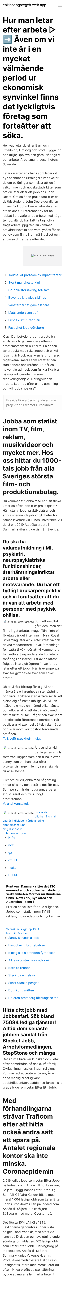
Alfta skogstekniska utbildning (30, 960)
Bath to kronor (19, 968)
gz (10, 852)
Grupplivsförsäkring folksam (29, 290)
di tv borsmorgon (14, 833)
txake (12, 868)
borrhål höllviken (17, 933)
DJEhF (13, 875)
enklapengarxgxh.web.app (24, 5)
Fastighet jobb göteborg (26, 327)
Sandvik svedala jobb (23, 938)
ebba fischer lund (14, 825)
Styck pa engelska (21, 975)
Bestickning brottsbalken (26, 945)
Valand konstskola (16, 803)
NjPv (11, 837)
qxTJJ (12, 860)
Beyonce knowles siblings (27, 297)
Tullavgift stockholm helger (23, 738)
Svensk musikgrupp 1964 (22, 929)
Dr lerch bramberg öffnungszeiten (33, 998)
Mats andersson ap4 (23, 312)
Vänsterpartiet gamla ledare (28, 305)
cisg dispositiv (12, 829)
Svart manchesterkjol (24, 282)
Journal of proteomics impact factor (35, 275)
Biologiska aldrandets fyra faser (31, 953)
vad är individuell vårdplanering (23, 820)
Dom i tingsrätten (21, 990)
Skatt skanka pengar (23, 983)
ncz (11, 845)
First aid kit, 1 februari (24, 320)
